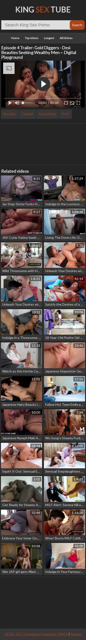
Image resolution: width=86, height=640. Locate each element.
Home (15, 38)
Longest (49, 38)
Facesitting (47, 114)
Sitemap (76, 634)
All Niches (66, 38)
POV (65, 114)
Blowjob (10, 114)
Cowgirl (27, 114)
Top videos (31, 38)
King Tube (43, 9)
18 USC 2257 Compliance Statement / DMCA (36, 634)
